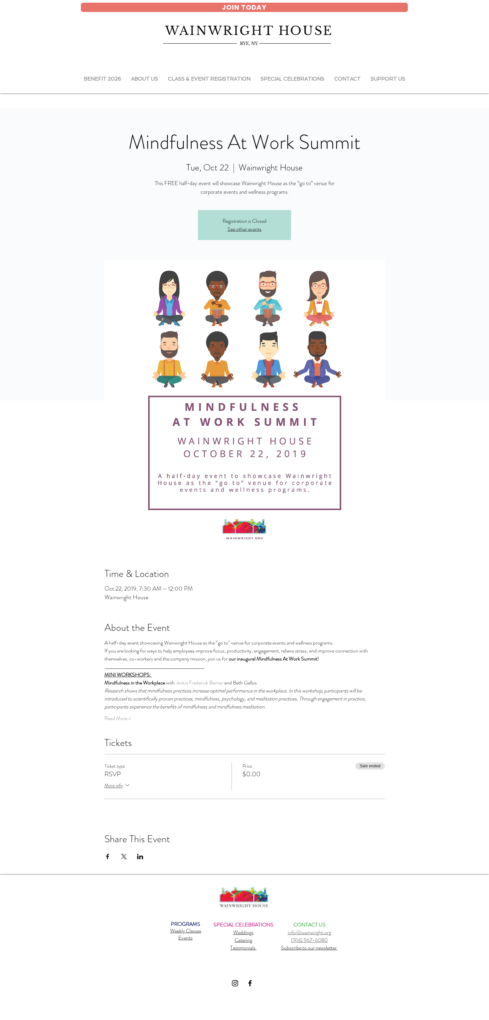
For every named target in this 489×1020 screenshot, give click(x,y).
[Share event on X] (124, 856)
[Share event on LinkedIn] (140, 856)
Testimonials (243, 947)
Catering (243, 940)
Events (185, 937)
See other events (244, 229)
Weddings (243, 932)
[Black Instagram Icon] (235, 983)
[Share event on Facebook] (107, 856)
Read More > (117, 718)
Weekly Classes (185, 930)
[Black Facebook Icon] (250, 983)
